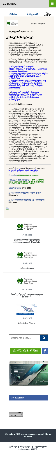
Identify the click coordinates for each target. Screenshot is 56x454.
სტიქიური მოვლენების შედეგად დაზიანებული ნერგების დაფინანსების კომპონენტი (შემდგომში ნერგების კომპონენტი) (25, 96)
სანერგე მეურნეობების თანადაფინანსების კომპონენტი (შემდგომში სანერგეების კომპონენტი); (28, 76)
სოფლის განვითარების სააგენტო (23, 170)
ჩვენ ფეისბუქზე (17, 398)
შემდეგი (31, 14)
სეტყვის (14, 81)
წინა (14, 14)
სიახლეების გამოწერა (25, 350)
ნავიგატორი (9, 3)
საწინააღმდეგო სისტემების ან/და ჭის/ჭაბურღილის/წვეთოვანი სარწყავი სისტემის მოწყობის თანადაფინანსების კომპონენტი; (28, 84)
